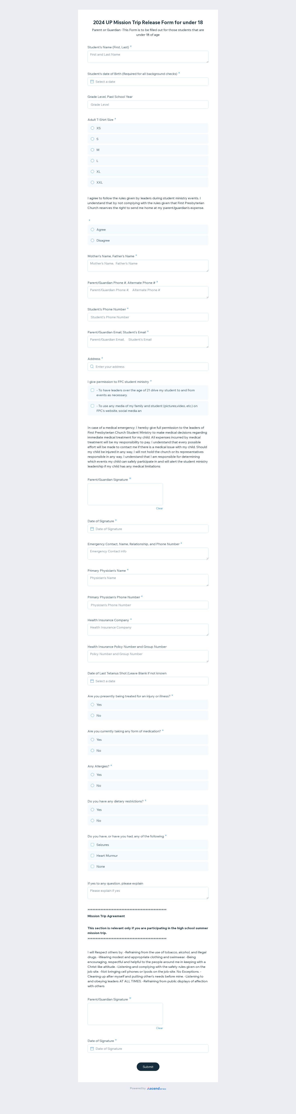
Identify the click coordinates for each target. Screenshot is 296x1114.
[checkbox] (148, 393)
